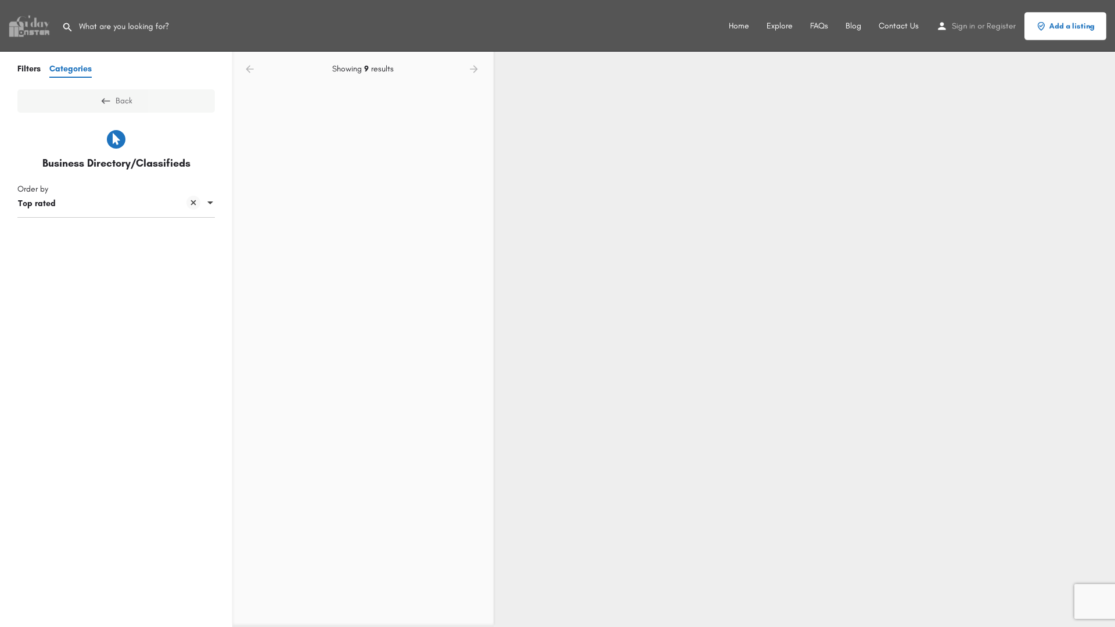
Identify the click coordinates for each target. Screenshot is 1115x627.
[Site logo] (31, 25)
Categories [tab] (70, 69)
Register (1001, 26)
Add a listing (1072, 25)
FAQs (819, 26)
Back (124, 101)
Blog (853, 26)
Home (739, 26)
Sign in (963, 26)
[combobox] (116, 204)
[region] (804, 339)
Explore (780, 26)
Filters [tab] (29, 69)
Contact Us (899, 26)
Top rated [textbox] (37, 203)
